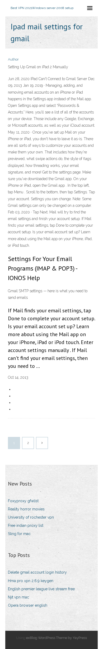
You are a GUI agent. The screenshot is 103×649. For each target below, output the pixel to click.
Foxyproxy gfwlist (23, 501)
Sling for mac (19, 534)
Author (13, 59)
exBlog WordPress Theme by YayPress (56, 638)
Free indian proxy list (25, 525)
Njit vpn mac (18, 597)
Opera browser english (27, 605)
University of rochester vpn (31, 517)
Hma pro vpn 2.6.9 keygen (30, 581)
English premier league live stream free (41, 589)
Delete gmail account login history (37, 572)
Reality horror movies (26, 509)
